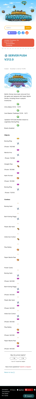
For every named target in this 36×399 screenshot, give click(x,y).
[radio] (13, 358)
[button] (18, 91)
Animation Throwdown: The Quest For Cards (11, 41)
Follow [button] (18, 64)
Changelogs (9, 45)
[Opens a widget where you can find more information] (28, 396)
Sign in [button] (24, 2)
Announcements (10, 43)
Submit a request (14, 2)
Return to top (8, 372)
